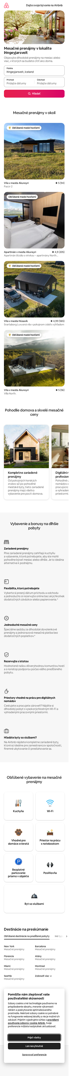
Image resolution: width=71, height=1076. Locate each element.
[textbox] (19, 83)
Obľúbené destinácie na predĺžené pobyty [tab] (27, 936)
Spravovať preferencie (34, 1054)
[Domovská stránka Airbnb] (6, 5)
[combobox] (34, 72)
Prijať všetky (34, 1037)
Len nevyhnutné (34, 1046)
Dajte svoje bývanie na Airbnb (44, 5)
